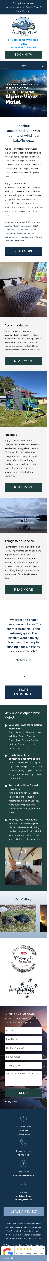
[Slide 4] (26, 676)
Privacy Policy (11, 1102)
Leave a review (24, 1211)
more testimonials (23, 692)
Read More (23, 361)
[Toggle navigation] (5, 66)
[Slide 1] (20, 676)
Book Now (24, 54)
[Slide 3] (24, 676)
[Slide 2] (22, 676)
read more (23, 251)
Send (23, 1093)
